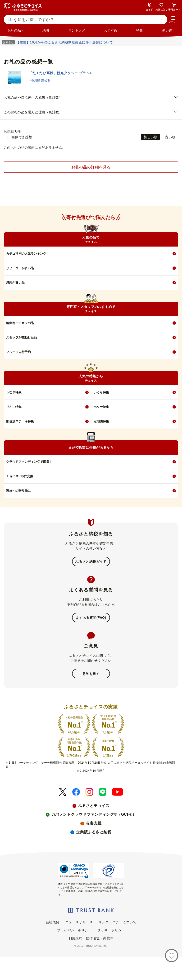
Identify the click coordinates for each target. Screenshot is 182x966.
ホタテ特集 (101, 407)
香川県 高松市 (40, 80)
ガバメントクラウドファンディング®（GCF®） (93, 814)
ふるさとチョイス (93, 806)
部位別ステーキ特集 (20, 421)
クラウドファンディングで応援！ (29, 461)
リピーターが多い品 (20, 268)
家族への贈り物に (18, 490)
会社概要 (52, 922)
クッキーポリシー (111, 930)
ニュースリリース (79, 922)
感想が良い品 (15, 282)
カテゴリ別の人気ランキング (26, 253)
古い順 (170, 137)
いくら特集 (101, 392)
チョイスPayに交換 (19, 476)
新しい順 (150, 137)
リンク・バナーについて (117, 922)
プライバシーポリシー (74, 930)
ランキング (76, 30)
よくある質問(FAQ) (91, 617)
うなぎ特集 (14, 392)
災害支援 (94, 823)
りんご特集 (14, 407)
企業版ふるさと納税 (93, 832)
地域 (45, 30)
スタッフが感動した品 (21, 337)
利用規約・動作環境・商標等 (90, 938)
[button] (173, 20)
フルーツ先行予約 (18, 352)
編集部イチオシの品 (20, 323)
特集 (139, 30)
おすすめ (110, 30)
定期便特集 (101, 421)
